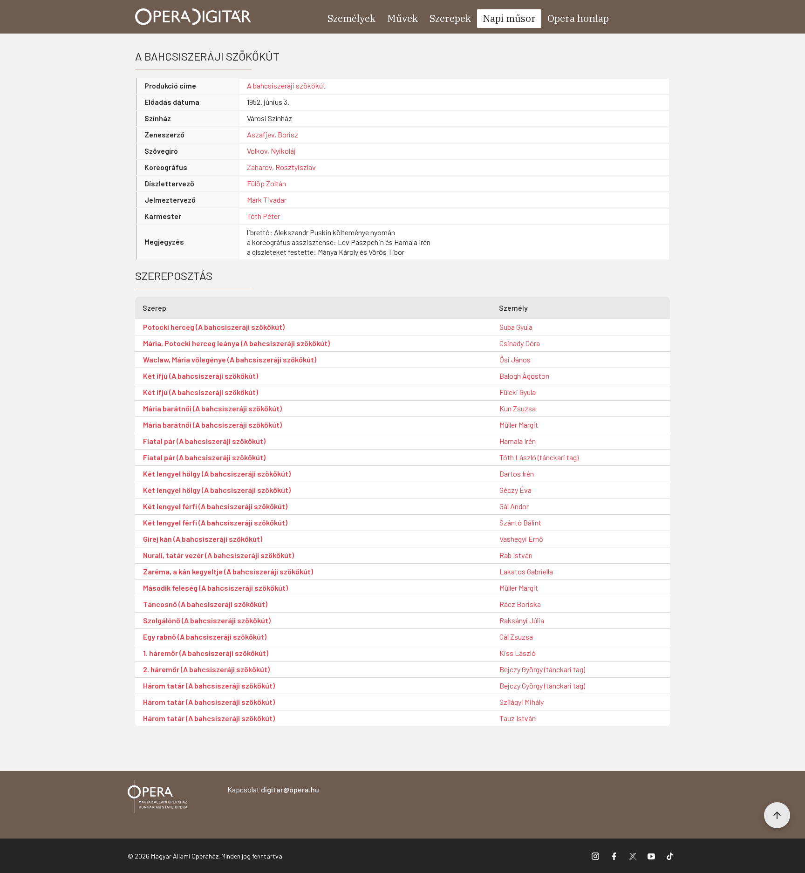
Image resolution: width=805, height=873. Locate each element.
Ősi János (515, 359)
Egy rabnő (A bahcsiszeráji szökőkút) (204, 636)
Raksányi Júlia (521, 620)
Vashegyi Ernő (521, 538)
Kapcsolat (273, 789)
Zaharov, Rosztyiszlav (281, 167)
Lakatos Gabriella (526, 571)
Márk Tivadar (267, 199)
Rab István (515, 555)
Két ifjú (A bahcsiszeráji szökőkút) (200, 375)
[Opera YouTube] (651, 856)
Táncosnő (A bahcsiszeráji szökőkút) (205, 604)
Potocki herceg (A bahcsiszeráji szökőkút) (214, 326)
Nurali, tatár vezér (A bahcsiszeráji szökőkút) (218, 555)
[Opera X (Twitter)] (632, 856)
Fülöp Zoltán (266, 183)
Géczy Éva (515, 489)
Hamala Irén (517, 440)
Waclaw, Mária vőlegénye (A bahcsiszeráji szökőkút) (229, 359)
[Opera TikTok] (669, 856)
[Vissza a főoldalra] (157, 798)
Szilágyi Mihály (521, 701)
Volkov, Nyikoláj (271, 150)
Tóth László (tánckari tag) (539, 457)
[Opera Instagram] (595, 856)
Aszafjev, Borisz (272, 134)
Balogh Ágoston (524, 375)
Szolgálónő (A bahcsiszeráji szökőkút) (207, 620)
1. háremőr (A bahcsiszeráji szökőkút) (205, 652)
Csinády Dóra (519, 343)
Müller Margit (518, 424)
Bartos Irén (516, 473)
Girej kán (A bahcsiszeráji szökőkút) (202, 538)
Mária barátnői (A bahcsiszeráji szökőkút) (212, 408)
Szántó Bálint (520, 522)
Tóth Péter (263, 215)
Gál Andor (514, 506)
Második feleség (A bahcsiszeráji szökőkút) (215, 587)
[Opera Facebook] (614, 856)
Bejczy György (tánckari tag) (542, 669)
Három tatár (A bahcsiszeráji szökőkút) (209, 685)
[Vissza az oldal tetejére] (777, 815)
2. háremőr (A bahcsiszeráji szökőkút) (206, 669)
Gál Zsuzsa (516, 636)
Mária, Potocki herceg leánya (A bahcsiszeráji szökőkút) (236, 343)
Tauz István (517, 718)
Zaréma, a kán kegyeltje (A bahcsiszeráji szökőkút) (228, 571)
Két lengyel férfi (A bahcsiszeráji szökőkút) (215, 506)
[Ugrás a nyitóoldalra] (193, 17)
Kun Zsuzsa (517, 408)
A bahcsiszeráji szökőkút (286, 85)
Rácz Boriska (520, 604)
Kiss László (517, 652)
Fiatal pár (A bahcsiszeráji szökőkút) (204, 440)
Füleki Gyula (517, 392)
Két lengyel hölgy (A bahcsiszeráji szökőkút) (217, 473)
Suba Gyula (515, 326)
